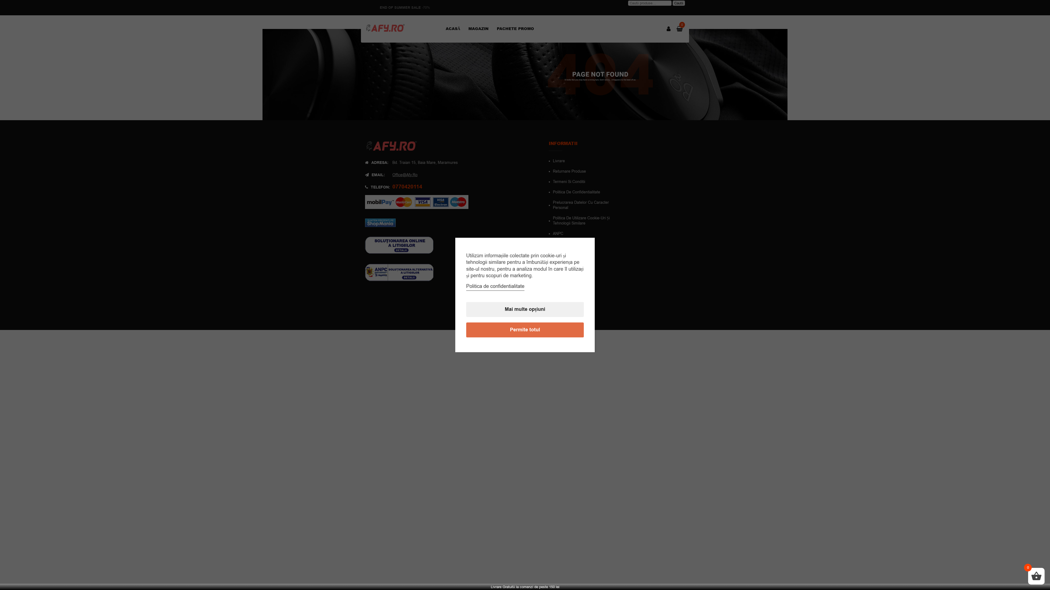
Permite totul (525, 330)
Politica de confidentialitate (495, 286)
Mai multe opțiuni (525, 309)
